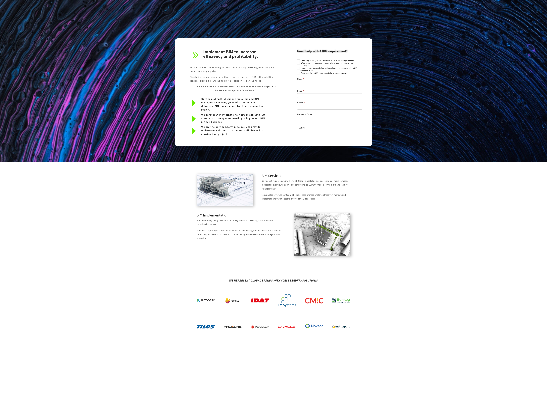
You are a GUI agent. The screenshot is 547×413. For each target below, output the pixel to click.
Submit (302, 128)
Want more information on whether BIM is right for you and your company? (326, 64)
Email (300, 91)
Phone (301, 102)
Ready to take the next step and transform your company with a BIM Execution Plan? (329, 69)
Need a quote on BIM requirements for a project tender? (323, 73)
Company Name (304, 114)
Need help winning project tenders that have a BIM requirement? (327, 60)
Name (300, 79)
